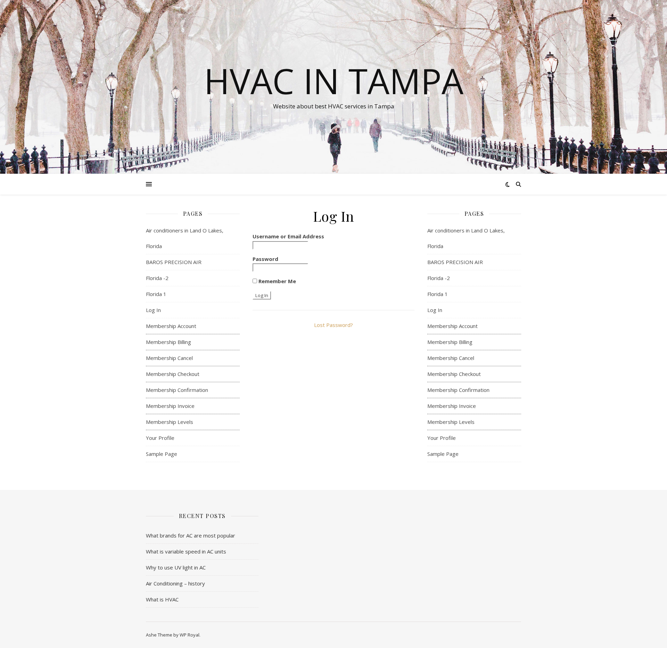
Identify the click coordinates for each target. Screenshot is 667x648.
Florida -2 (157, 277)
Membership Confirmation (177, 389)
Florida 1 (156, 293)
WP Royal (189, 635)
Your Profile (160, 437)
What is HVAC (162, 599)
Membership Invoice (170, 405)
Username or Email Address (288, 236)
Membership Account (171, 325)
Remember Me (276, 281)
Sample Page (161, 453)
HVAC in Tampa (333, 80)
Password (265, 258)
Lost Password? (333, 324)
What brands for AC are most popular (190, 535)
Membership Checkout (172, 373)
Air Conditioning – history (175, 583)
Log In (153, 309)
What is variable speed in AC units (186, 551)
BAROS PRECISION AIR (174, 262)
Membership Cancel (169, 357)
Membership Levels (169, 421)
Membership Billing (168, 341)
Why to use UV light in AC (176, 567)
